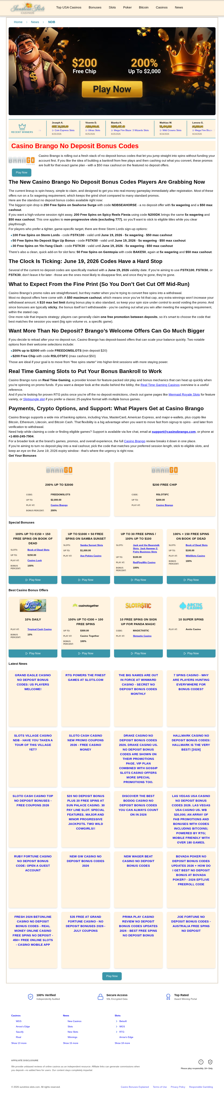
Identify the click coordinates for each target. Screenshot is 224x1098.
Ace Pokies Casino (90, 555)
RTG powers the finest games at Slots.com (85, 678)
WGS (18, 1021)
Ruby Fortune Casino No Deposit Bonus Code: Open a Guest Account (33, 863)
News (179, 7)
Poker (127, 7)
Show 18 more (122, 1043)
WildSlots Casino (195, 555)
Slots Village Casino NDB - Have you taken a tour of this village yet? (33, 742)
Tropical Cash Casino (40, 629)
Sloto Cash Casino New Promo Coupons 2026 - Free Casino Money (85, 742)
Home (18, 22)
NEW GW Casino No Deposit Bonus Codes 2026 (85, 861)
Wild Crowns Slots (163, 130)
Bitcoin (144, 7)
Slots (112, 7)
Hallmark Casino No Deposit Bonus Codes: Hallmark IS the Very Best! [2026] (191, 742)
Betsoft (123, 1021)
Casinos (162, 7)
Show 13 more (19, 1043)
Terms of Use (160, 1087)
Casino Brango (134, 441)
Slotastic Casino (142, 636)
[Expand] (117, 1021)
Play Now (21, 172)
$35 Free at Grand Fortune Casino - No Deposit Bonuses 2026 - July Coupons (85, 923)
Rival (18, 1037)
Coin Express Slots (56, 130)
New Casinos (74, 1021)
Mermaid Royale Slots (184, 394)
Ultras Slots (86, 130)
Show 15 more (70, 1043)
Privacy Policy (178, 1087)
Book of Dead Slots (38, 549)
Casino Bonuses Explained (135, 1087)
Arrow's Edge (23, 1026)
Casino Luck (35, 560)
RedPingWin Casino (144, 562)
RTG (121, 1031)
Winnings (72, 1037)
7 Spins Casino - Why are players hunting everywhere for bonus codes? (191, 682)
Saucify (20, 1031)
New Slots (73, 1031)
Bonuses (95, 7)
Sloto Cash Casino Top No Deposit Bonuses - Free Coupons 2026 (33, 800)
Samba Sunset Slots (91, 545)
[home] (27, 13)
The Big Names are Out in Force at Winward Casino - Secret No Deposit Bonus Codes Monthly (138, 684)
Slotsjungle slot (34, 399)
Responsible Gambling (201, 1087)
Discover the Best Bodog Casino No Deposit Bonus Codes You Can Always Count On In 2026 (138, 805)
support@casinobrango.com (174, 431)
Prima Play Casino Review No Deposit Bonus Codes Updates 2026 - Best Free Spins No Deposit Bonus (138, 926)
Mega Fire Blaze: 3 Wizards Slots (122, 130)
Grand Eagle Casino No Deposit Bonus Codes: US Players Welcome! (33, 682)
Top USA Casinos (68, 7)
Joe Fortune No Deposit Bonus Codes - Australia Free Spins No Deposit (191, 923)
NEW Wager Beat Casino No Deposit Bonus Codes (138, 861)
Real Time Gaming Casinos (160, 385)
